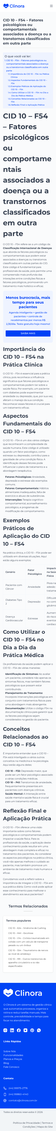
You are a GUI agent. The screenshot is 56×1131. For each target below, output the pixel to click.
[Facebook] (19, 1030)
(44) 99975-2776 (18, 1088)
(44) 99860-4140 (18, 1094)
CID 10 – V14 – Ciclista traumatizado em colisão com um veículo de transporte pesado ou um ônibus (28, 942)
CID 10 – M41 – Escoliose (20, 933)
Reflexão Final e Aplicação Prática (28, 105)
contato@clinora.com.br (23, 1100)
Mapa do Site (45, 1126)
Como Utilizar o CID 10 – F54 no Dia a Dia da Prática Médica (29, 94)
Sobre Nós (9, 1051)
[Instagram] (5, 1030)
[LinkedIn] (12, 1030)
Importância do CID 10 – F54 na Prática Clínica (30, 75)
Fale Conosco (11, 1067)
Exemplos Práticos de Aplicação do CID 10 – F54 (28, 88)
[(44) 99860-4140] (4, 1094)
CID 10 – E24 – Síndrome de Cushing (27, 928)
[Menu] (51, 6)
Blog (6, 1063)
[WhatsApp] (39, 1030)
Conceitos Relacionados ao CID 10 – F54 (28, 100)
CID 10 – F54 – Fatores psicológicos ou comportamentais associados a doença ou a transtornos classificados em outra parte (27, 65)
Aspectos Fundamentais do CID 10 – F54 (29, 81)
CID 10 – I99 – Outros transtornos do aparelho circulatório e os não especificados (27, 962)
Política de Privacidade (26, 1122)
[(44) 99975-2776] (4, 1088)
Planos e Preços (12, 1059)
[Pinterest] (32, 1030)
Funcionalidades (13, 1055)
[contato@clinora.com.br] (4, 1100)
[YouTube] (25, 1030)
